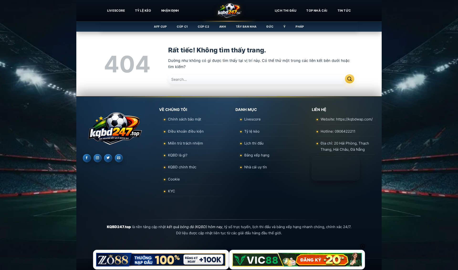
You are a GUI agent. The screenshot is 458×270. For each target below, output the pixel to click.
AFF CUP (160, 26)
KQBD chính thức (182, 167)
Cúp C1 (182, 26)
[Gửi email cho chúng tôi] (119, 158)
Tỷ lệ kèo (143, 10)
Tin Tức (344, 10)
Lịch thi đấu (285, 10)
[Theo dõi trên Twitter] (108, 158)
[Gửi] (349, 79)
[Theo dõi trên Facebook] (87, 158)
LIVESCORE (116, 10)
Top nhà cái (316, 10)
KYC (171, 191)
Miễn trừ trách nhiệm (185, 143)
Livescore (252, 119)
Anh (222, 26)
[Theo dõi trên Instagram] (98, 158)
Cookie (174, 179)
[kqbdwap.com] (229, 11)
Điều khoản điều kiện (186, 131)
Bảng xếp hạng (256, 155)
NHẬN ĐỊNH (170, 10)
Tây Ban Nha (246, 26)
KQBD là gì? (177, 155)
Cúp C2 (203, 26)
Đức (269, 26)
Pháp (300, 26)
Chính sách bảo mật (184, 119)
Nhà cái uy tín (255, 167)
